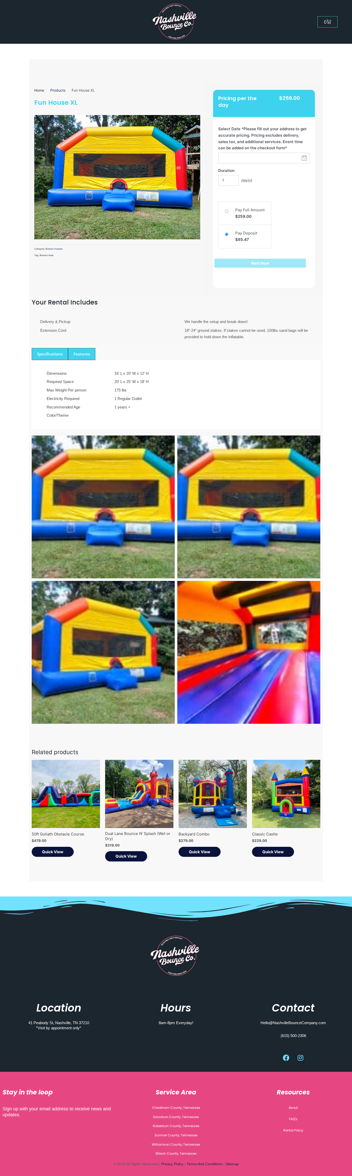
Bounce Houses (54, 248)
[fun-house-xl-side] (103, 652)
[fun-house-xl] (117, 177)
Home (39, 90)
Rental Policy (293, 1130)
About (293, 1107)
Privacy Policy (173, 1164)
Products (57, 90)
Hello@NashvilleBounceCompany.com (293, 1023)
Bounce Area (46, 255)
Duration (226, 170)
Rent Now (260, 263)
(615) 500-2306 (293, 1035)
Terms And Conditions (204, 1164)
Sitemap (232, 1164)
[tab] (50, 354)
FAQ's (293, 1119)
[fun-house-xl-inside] (248, 652)
